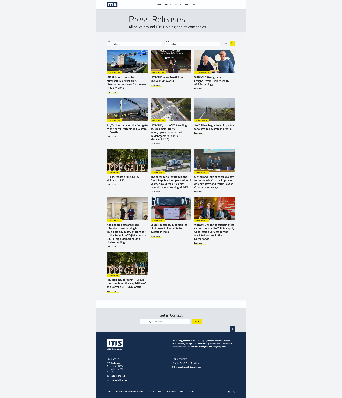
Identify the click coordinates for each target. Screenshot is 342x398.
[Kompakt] (225, 43)
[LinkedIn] (228, 391)
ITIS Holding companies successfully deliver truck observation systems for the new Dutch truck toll (126, 82)
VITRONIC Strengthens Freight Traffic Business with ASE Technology (211, 80)
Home (110, 391)
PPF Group (200, 340)
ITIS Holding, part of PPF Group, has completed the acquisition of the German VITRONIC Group (126, 283)
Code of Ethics (155, 391)
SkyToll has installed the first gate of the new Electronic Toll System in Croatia (127, 128)
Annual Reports (187, 391)
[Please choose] (134, 44)
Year (108, 41)
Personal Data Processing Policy (130, 391)
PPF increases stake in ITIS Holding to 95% (123, 178)
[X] (234, 391)
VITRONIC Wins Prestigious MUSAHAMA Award (167, 79)
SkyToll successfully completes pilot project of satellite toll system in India (169, 228)
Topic (167, 41)
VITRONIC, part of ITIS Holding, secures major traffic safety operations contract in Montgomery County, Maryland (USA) (169, 132)
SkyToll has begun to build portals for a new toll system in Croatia (214, 127)
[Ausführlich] (232, 43)
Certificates (170, 391)
